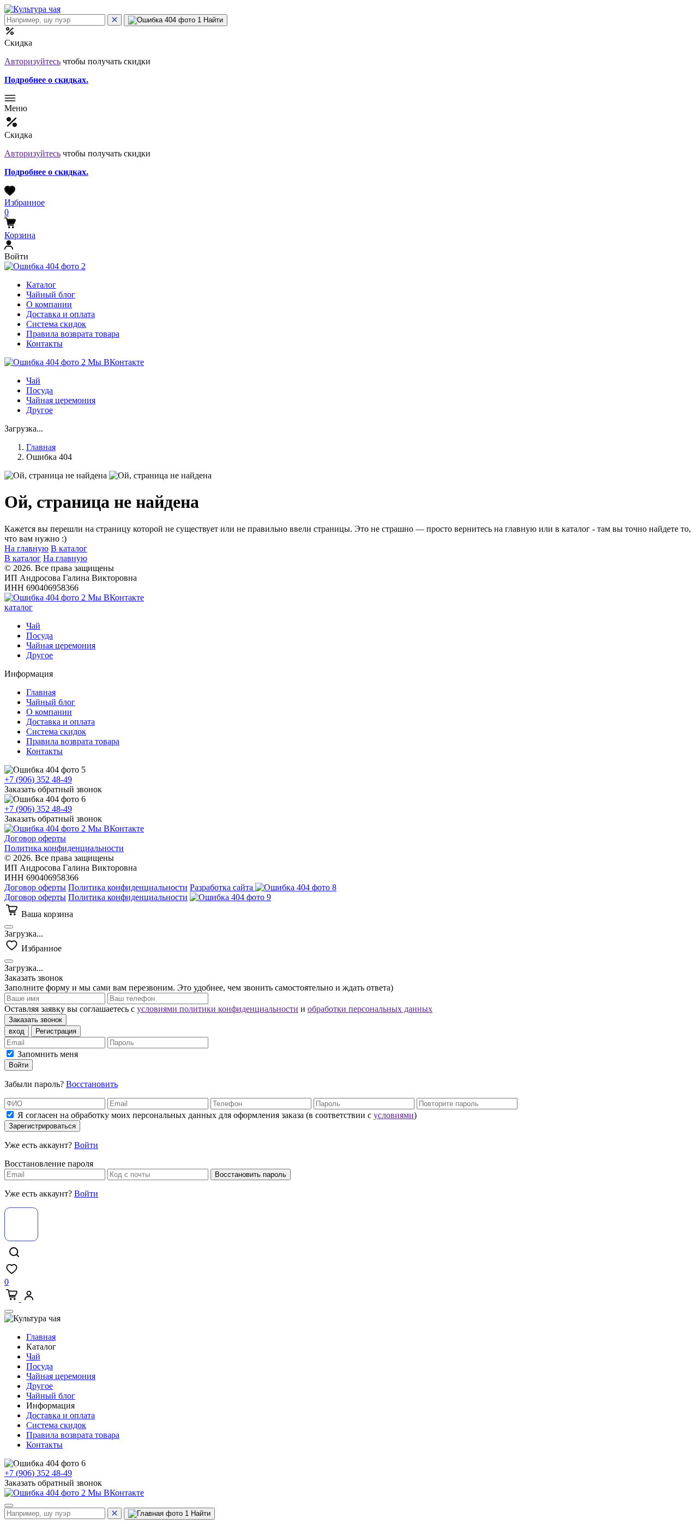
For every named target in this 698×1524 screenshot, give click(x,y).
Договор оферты (35, 838)
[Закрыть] (8, 926)
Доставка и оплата (60, 314)
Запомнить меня (47, 1054)
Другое (39, 410)
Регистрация (55, 1031)
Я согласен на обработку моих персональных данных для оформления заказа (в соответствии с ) (217, 1115)
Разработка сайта (222, 887)
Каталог (41, 284)
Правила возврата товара (72, 333)
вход (17, 1031)
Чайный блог (50, 294)
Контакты (44, 343)
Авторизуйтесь (32, 61)
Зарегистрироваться (42, 1126)
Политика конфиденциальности (64, 848)
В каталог (69, 548)
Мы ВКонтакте (115, 362)
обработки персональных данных (370, 1008)
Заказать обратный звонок (53, 789)
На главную (26, 548)
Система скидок (56, 324)
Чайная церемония (60, 400)
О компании (49, 304)
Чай (33, 380)
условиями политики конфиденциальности (217, 1008)
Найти (212, 20)
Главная (41, 447)
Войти (18, 1065)
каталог (18, 607)
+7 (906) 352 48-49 (38, 779)
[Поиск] (114, 20)
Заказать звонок (35, 1020)
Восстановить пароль (250, 1174)
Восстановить (92, 1084)
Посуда (39, 390)
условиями (394, 1115)
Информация (51, 1405)
